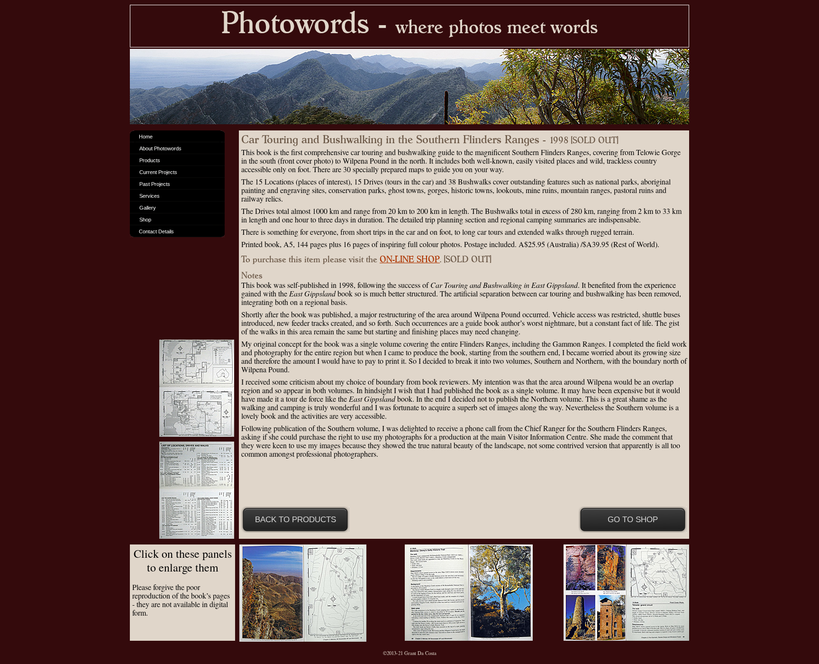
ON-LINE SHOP (410, 259)
